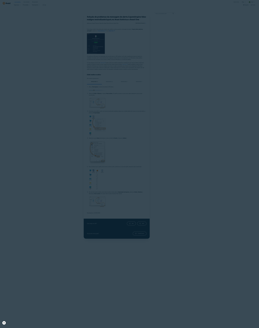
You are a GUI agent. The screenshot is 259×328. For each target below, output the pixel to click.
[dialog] (129, 164)
